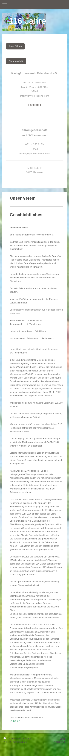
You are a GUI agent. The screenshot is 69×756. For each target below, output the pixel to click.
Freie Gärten (15, 46)
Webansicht (59, 741)
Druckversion (14, 738)
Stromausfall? (16, 61)
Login (62, 738)
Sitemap (27, 738)
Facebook (34, 104)
